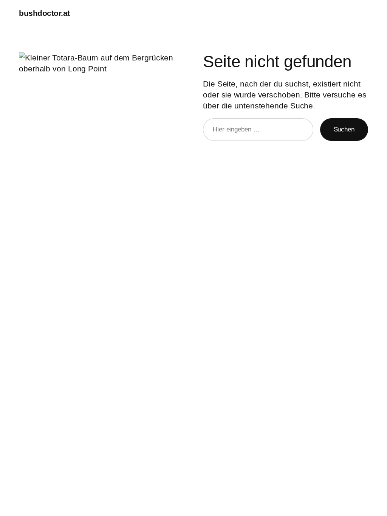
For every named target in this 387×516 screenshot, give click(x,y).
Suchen (344, 129)
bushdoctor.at (44, 13)
